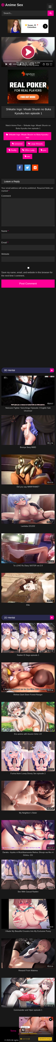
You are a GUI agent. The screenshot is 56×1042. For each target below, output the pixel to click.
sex (28, 156)
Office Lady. (30, 150)
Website (5, 254)
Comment (6, 196)
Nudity (13, 150)
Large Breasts (37, 144)
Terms (13, 1031)
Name (5, 231)
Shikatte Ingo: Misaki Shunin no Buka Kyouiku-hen (29, 136)
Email (4, 242)
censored (18, 144)
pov (44, 150)
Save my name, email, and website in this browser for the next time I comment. (26, 274)
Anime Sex (13, 5)
